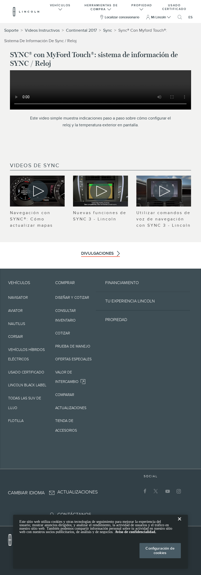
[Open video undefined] (37, 191)
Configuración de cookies (160, 550)
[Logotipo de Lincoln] (26, 11)
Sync (107, 30)
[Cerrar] (179, 523)
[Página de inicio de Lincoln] (12, 538)
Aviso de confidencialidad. (135, 532)
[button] (60, 6)
